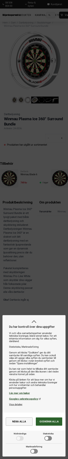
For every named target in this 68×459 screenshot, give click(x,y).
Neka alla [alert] (19, 421)
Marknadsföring (34, 446)
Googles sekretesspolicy (23, 398)
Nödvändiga (20, 433)
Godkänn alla (49, 421)
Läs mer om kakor (19, 393)
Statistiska (48, 433)
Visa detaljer (15, 404)
